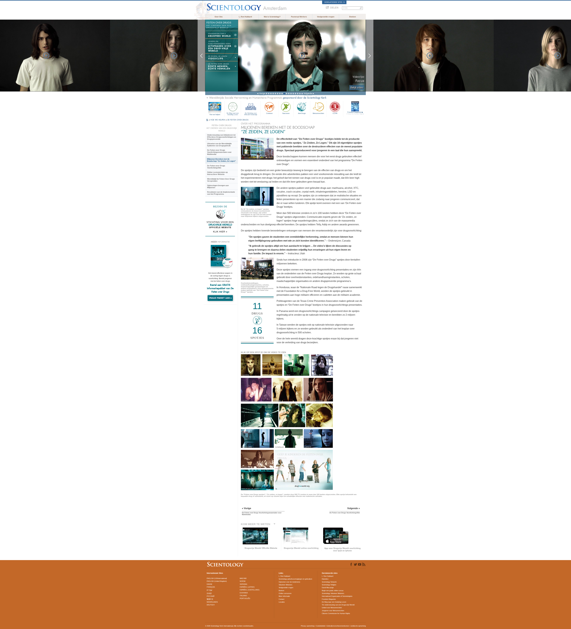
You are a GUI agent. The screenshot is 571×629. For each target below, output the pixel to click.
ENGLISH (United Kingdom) (217, 581)
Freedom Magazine (355, 113)
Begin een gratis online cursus (332, 590)
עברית (209, 590)
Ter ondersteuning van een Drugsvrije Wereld (338, 605)
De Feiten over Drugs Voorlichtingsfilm (216, 167)
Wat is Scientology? (272, 17)
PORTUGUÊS (245, 598)
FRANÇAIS (211, 587)
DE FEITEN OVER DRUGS (237, 119)
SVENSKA (243, 584)
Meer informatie (284, 596)
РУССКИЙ (210, 596)
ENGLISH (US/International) (217, 578)
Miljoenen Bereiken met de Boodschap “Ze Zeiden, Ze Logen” (221, 160)
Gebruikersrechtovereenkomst (338, 626)
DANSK (209, 584)
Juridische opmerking (358, 626)
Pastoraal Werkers (299, 17)
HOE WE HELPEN (218, 119)
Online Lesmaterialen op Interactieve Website (217, 173)
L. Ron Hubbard (245, 17)
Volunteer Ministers (285, 585)
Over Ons (219, 17)
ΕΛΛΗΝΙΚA (244, 593)
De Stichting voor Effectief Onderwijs (250, 113)
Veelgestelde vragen (325, 17)
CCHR (335, 113)
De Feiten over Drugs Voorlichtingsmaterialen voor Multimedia (219, 152)
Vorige (262, 93)
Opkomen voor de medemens (289, 582)
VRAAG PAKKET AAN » (220, 297)
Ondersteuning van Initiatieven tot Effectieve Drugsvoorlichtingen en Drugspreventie (221, 137)
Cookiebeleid (320, 626)
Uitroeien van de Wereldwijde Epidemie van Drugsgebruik (219, 145)
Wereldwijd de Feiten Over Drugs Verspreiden (221, 180)
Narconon (286, 113)
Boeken (352, 17)
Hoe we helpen (215, 114)
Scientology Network (329, 582)
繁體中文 (210, 599)
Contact (281, 599)
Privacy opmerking (307, 626)
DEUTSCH (211, 605)
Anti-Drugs (302, 113)
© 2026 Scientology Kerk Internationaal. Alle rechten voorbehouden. (229, 626)
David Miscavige (328, 587)
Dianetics (325, 579)
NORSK (243, 581)
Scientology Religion (329, 585)
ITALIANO (243, 595)
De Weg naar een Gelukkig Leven (233, 113)
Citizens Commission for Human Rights (336, 613)
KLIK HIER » (220, 231)
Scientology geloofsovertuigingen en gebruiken (295, 579)
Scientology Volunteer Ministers (333, 593)
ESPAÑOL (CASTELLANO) (249, 590)
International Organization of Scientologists (337, 596)
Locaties (282, 602)
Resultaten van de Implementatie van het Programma (221, 193)
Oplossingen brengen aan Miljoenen (218, 186)
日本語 (209, 593)
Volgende (308, 93)
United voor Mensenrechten (332, 608)
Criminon (269, 113)
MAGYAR (243, 578)
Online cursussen (285, 593)
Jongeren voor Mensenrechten (333, 610)
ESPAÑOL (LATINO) (247, 587)
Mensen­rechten (318, 113)
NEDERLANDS (212, 602)
